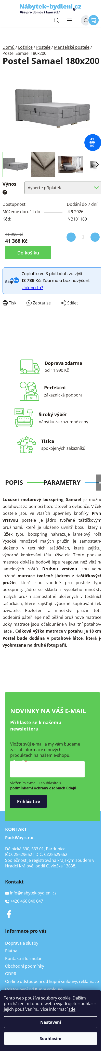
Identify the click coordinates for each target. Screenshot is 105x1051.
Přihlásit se (28, 801)
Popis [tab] (14, 482)
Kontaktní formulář (23, 958)
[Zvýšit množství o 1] (95, 237)
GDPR (10, 974)
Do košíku (28, 253)
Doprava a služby (21, 943)
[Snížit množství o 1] (71, 237)
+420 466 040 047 (26, 901)
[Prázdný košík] (94, 20)
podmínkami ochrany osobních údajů (43, 788)
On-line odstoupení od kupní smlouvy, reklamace (52, 981)
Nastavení (50, 1022)
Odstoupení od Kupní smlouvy (34, 989)
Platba (11, 951)
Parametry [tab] (62, 482)
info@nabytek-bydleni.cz (33, 893)
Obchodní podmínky (24, 966)
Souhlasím (50, 1038)
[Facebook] (9, 914)
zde (72, 1009)
